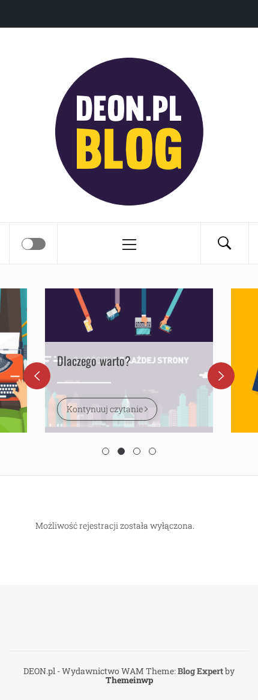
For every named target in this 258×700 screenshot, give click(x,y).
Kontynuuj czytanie (106, 409)
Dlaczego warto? (94, 361)
